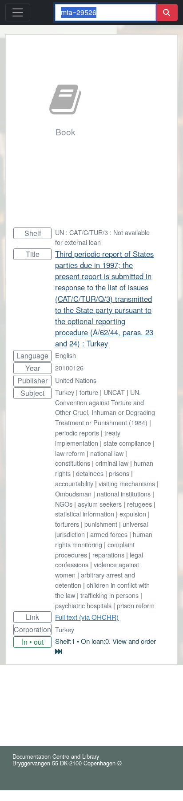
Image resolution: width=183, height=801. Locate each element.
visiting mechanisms (127, 483)
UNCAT (114, 392)
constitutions (72, 463)
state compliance (127, 442)
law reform (70, 453)
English (65, 355)
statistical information (84, 513)
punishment (100, 524)
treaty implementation (87, 437)
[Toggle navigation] (17, 12)
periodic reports (77, 432)
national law (106, 453)
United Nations (75, 380)
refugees (139, 503)
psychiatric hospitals (83, 605)
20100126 (69, 367)
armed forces (108, 534)
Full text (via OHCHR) (87, 617)
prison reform (136, 605)
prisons (119, 473)
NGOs (63, 503)
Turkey (64, 392)
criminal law (111, 463)
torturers (67, 524)
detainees (89, 473)
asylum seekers (100, 503)
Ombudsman (73, 493)
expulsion (132, 513)
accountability (74, 483)
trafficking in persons (109, 595)
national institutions (124, 493)
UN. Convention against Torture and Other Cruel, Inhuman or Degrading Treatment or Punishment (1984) (105, 407)
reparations (108, 554)
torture (89, 392)
